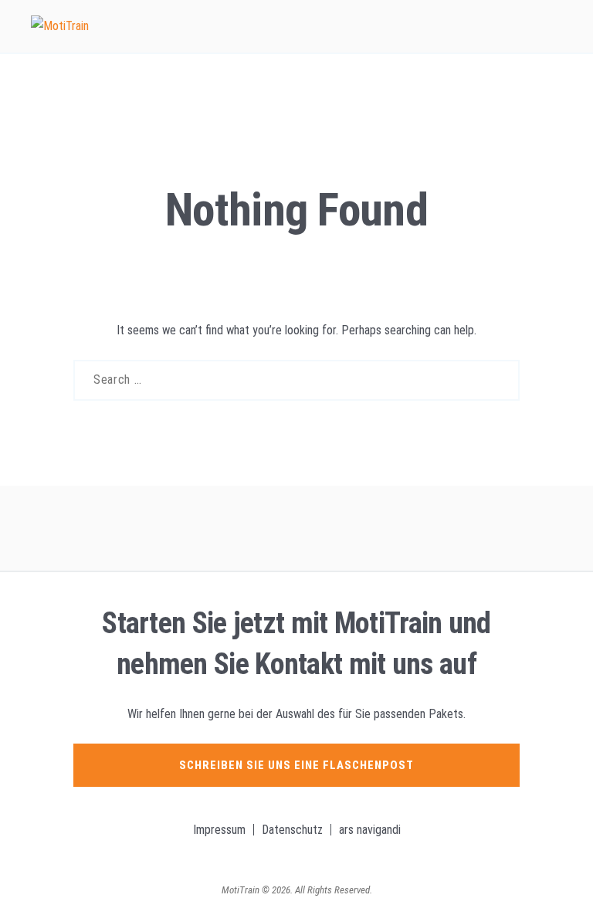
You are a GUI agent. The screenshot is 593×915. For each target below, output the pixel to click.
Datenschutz (292, 829)
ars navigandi (370, 829)
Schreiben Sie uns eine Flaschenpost (296, 765)
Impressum (219, 829)
